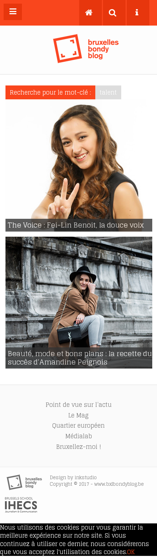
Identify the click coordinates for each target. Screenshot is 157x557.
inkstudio (85, 477)
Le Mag (78, 415)
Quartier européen (78, 425)
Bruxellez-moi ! (78, 447)
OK (131, 552)
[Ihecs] (21, 511)
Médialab (78, 436)
